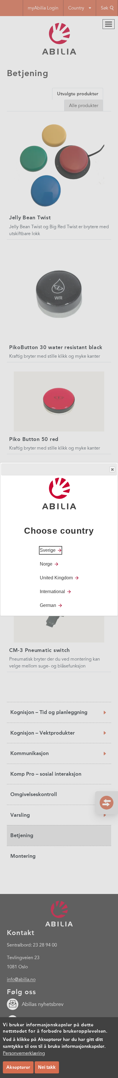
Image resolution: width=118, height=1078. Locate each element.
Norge (46, 564)
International (52, 591)
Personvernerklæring (24, 1053)
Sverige (48, 550)
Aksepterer (18, 1067)
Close (112, 469)
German (48, 605)
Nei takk (47, 1067)
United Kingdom (56, 577)
